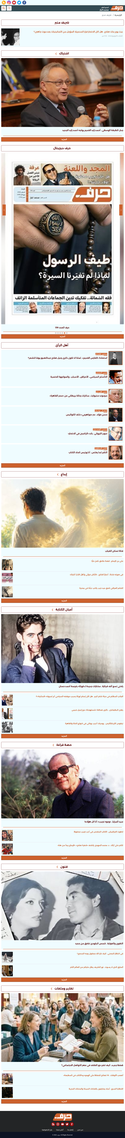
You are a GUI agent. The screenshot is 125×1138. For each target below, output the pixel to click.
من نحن (80, 1130)
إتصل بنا (70, 1130)
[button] (66, 333)
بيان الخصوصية (47, 1130)
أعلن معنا (59, 1130)
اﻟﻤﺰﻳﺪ (62, 465)
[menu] (9, 8)
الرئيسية (118, 15)
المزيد (64, 139)
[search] (3, 8)
